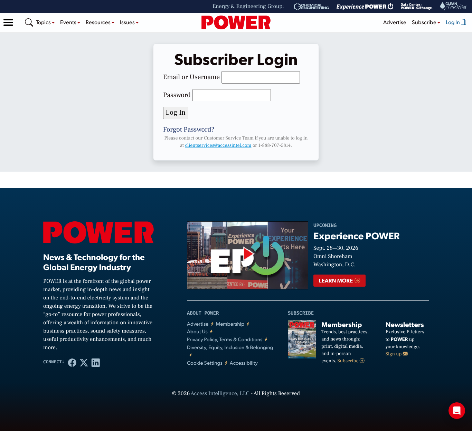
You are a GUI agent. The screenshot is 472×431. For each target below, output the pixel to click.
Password (177, 94)
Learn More (336, 280)
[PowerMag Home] (236, 22)
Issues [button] (128, 22)
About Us (197, 331)
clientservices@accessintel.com (218, 145)
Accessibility (244, 363)
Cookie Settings (205, 363)
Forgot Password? (188, 129)
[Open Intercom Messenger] (457, 410)
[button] (8, 22)
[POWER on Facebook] (72, 362)
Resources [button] (99, 22)
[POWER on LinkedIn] (95, 362)
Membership (230, 323)
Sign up (394, 354)
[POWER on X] (83, 362)
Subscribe (349, 361)
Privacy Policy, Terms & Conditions (224, 339)
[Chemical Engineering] (311, 6)
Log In (453, 22)
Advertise (394, 22)
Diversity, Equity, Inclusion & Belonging (230, 347)
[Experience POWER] (365, 6)
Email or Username (191, 77)
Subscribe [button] (424, 22)
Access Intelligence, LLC (220, 393)
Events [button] (68, 22)
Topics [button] (44, 22)
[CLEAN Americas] (453, 6)
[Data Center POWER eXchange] (417, 6)
